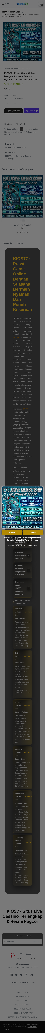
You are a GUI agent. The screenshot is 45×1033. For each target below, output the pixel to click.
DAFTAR (12, 532)
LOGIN (33, 532)
